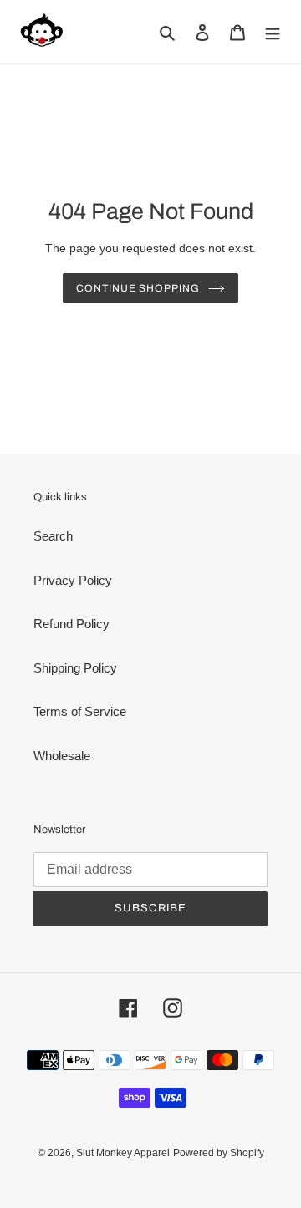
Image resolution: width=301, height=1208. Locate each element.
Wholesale (61, 756)
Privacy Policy (72, 580)
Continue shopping (138, 288)
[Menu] (272, 32)
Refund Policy (71, 624)
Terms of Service (79, 711)
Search (53, 536)
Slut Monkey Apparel (123, 1153)
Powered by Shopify (218, 1153)
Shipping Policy (75, 668)
